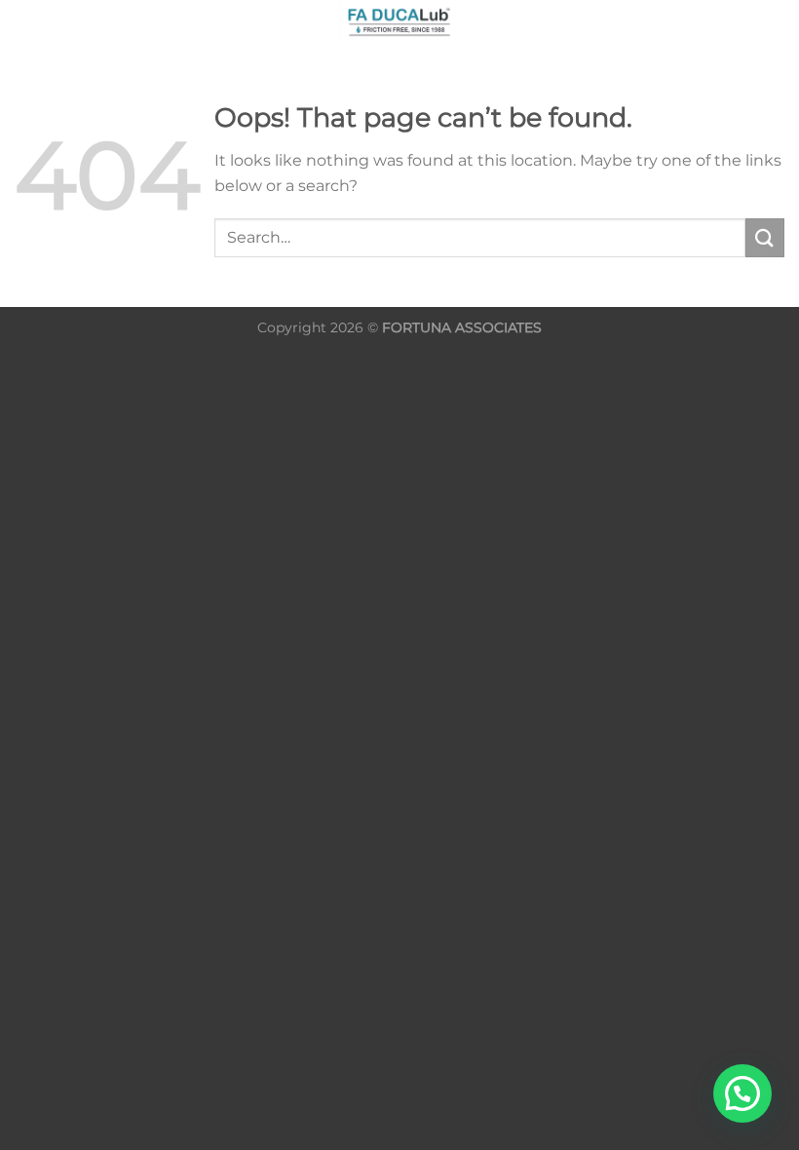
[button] (742, 1093)
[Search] (22, 20)
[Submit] (764, 237)
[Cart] (774, 24)
